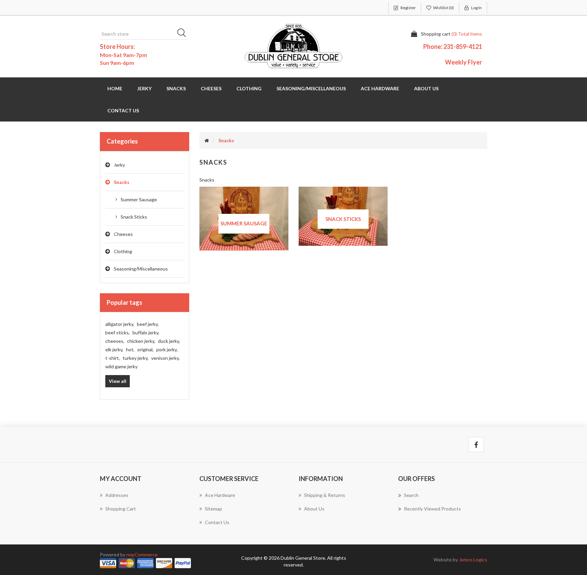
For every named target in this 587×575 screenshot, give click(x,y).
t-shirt (112, 358)
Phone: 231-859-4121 (452, 46)
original (145, 349)
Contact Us (123, 110)
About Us (426, 88)
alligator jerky (119, 324)
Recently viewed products (432, 509)
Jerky (119, 165)
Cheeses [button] (211, 88)
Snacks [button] (176, 88)
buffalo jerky (145, 332)
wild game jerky (121, 366)
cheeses (114, 341)
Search (184, 34)
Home (114, 88)
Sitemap (213, 509)
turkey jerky (135, 358)
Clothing (123, 251)
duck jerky (169, 341)
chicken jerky (141, 341)
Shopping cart (120, 509)
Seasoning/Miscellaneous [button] (311, 88)
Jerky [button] (144, 88)
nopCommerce (142, 554)
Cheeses (123, 234)
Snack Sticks (134, 217)
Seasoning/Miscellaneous (141, 269)
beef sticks (117, 332)
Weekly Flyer (463, 62)
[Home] (206, 140)
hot (130, 349)
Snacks (121, 182)
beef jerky (148, 324)
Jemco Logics (473, 559)
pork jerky (167, 349)
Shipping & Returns (324, 495)
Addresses (116, 495)
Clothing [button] (249, 88)
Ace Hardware (380, 88)
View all (117, 381)
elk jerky (114, 349)
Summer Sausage (139, 199)
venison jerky (165, 358)
